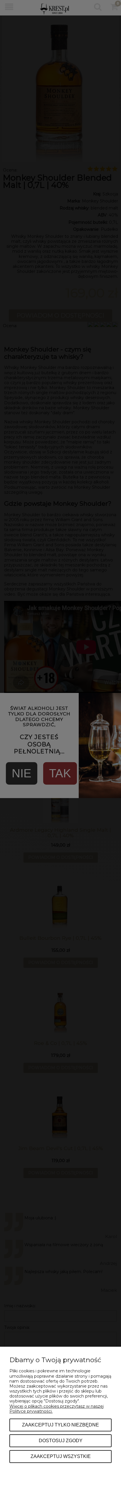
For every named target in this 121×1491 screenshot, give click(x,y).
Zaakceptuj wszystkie (61, 1456)
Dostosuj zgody (61, 1440)
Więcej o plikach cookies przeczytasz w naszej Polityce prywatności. (56, 1409)
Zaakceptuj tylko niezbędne (60, 1424)
